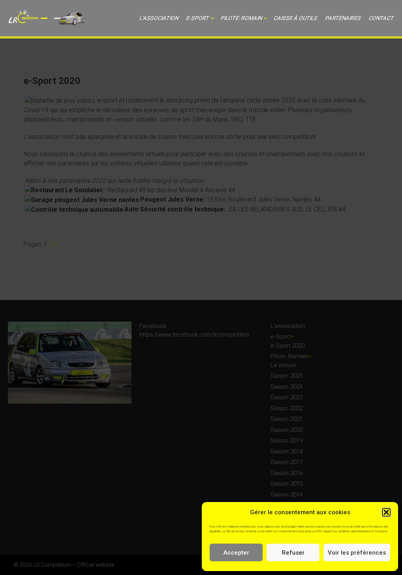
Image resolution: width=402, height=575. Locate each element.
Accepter (236, 552)
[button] (386, 512)
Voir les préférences (357, 552)
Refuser (293, 552)
